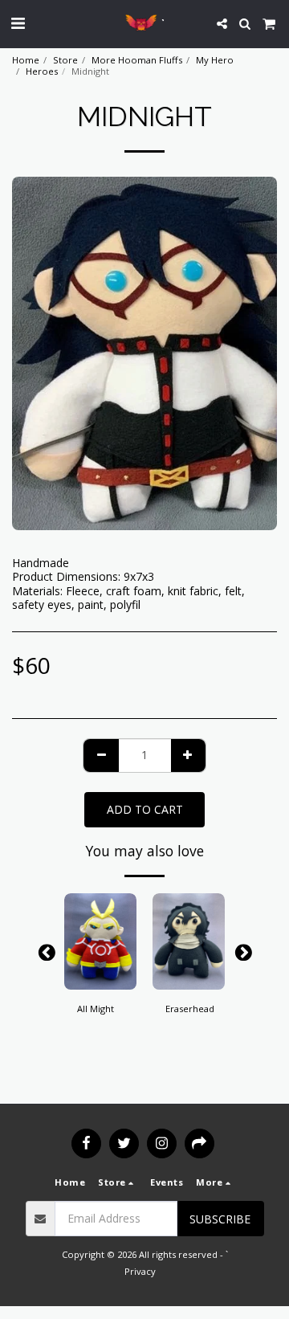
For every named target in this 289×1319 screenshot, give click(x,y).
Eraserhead (189, 1009)
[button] (17, 22)
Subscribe (219, 1219)
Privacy (140, 1271)
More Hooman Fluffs (137, 60)
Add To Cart (100, 978)
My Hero (215, 60)
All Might (95, 1009)
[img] (100, 941)
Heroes (42, 71)
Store (65, 60)
